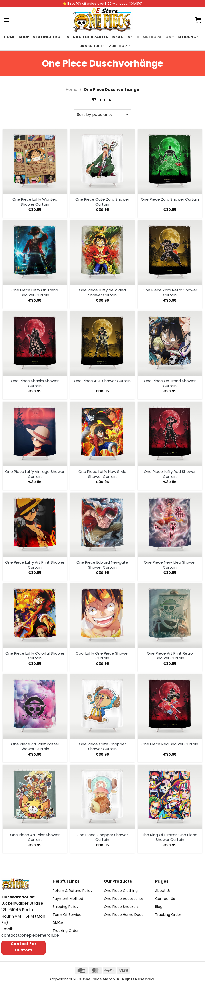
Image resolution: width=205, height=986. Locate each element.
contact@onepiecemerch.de (30, 935)
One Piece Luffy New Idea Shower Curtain (102, 293)
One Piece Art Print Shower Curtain (35, 837)
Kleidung (187, 37)
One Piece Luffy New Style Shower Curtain (102, 474)
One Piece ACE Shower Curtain (102, 381)
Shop (24, 37)
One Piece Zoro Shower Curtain (170, 199)
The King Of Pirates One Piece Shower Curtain (170, 837)
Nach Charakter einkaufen (101, 37)
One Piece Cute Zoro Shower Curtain (102, 202)
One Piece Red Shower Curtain (170, 744)
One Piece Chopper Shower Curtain (102, 837)
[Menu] (7, 20)
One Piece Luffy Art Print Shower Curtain (34, 565)
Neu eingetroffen (51, 37)
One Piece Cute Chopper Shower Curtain (102, 747)
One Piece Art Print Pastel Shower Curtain (35, 747)
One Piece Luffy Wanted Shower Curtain (35, 202)
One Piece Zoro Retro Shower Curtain (170, 293)
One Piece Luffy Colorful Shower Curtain (35, 656)
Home (9, 37)
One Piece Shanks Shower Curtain (35, 383)
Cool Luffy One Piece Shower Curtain (102, 656)
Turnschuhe (90, 46)
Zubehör (118, 46)
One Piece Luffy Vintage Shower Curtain (34, 474)
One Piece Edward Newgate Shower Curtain (102, 565)
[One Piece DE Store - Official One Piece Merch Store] (102, 20)
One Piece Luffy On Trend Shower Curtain (35, 293)
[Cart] (198, 20)
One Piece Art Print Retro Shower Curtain (170, 656)
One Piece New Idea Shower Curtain (170, 565)
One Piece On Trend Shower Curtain (170, 383)
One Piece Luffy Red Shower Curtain (170, 474)
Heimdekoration (154, 37)
